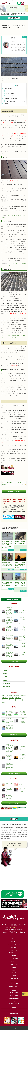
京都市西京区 (18, 699)
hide (17, 85)
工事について (14, 964)
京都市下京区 (16, 695)
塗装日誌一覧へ (14, 734)
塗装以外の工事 (6, 686)
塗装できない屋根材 (9, 88)
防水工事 (5, 676)
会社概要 (14, 955)
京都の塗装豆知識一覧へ (14, 491)
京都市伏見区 (4, 697)
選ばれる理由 (14, 947)
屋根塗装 (5, 673)
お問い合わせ (14, 941)
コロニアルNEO (10, 93)
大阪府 (24, 699)
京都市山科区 (4, 699)
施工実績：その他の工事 (14, 1003)
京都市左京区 (11, 699)
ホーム (13, 938)
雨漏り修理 (5, 680)
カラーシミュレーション (14, 986)
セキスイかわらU (10, 95)
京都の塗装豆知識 (14, 1013)
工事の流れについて (14, 983)
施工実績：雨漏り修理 (14, 998)
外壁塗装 (5, 670)
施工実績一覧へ (14, 661)
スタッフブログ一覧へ (14, 803)
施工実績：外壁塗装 (14, 992)
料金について (14, 950)
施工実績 (14, 990)
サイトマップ (14, 961)
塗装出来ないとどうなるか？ (11, 98)
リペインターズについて (14, 944)
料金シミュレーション (14, 952)
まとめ (6, 103)
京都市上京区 (9, 695)
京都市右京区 (17, 697)
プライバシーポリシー (14, 958)
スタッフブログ (14, 1010)
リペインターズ (14, 460)
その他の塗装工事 (14, 978)
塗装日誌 (14, 1007)
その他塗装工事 (6, 683)
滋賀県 (3, 702)
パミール (8, 91)
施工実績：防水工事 (14, 1001)
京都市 (3, 695)
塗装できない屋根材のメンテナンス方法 (15, 101)
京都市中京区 (23, 695)
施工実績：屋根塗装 (14, 995)
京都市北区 (11, 697)
